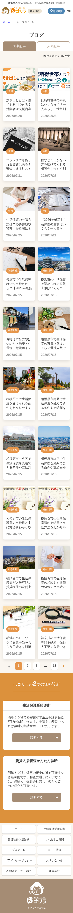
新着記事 (19, 46)
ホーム (6, 22)
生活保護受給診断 (54, 828)
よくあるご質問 (54, 839)
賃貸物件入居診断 (19, 839)
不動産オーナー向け (18, 871)
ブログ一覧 (19, 849)
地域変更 (57, 11)
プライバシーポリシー (18, 860)
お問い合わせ (54, 860)
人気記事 (53, 46)
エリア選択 (54, 849)
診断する (36, 737)
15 (54, 665)
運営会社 (54, 871)
